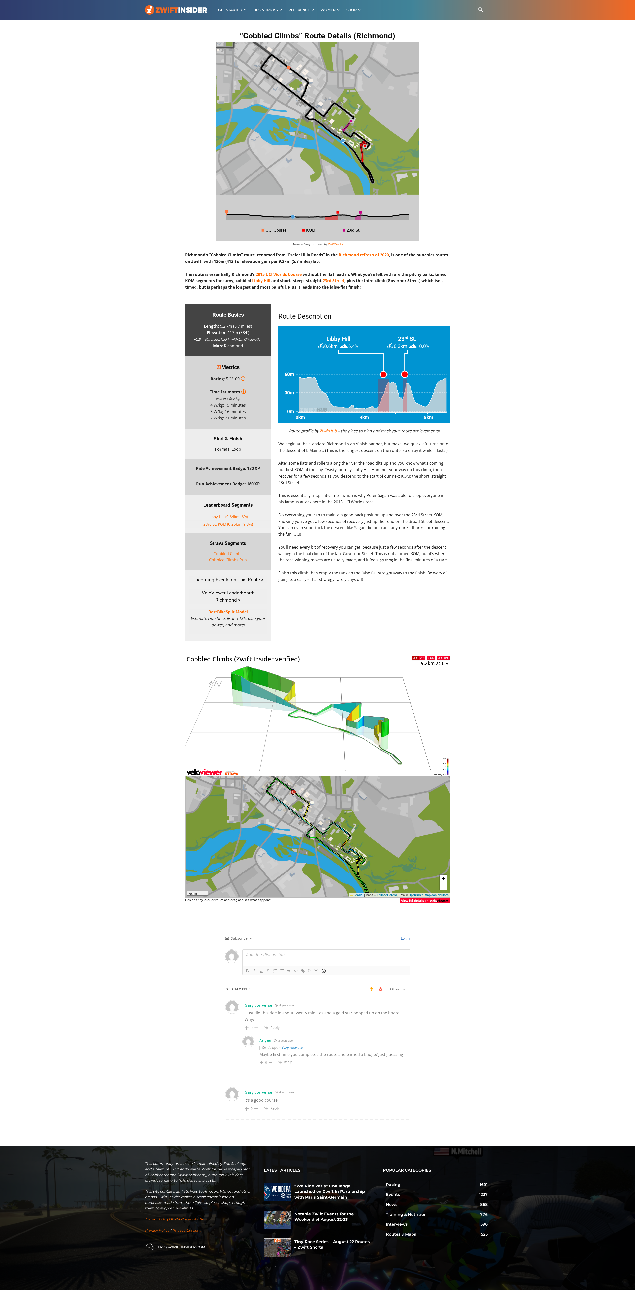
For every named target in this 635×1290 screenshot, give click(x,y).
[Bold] (247, 971)
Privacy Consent (186, 1230)
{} (309, 970)
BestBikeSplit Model (228, 612)
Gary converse (292, 1048)
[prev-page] (267, 1267)
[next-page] (275, 1267)
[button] (480, 9)
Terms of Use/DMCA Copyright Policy (177, 1219)
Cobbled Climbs (228, 553)
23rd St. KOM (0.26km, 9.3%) (228, 524)
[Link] (302, 971)
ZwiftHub (328, 431)
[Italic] (254, 971)
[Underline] (261, 971)
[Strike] (268, 971)
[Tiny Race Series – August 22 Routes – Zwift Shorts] (277, 1247)
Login (405, 938)
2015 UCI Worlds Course (279, 274)
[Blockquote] (289, 971)
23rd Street (333, 280)
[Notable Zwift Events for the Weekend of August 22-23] (277, 1220)
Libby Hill (261, 280)
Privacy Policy (157, 1230)
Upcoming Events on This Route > (228, 580)
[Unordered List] (282, 971)
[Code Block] (295, 971)
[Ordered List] (275, 971)
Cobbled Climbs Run (228, 560)
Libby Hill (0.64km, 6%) (228, 516)
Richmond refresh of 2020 (364, 255)
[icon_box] (175, 1247)
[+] (316, 970)
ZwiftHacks (335, 244)
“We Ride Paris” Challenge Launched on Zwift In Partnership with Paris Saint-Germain (329, 1192)
